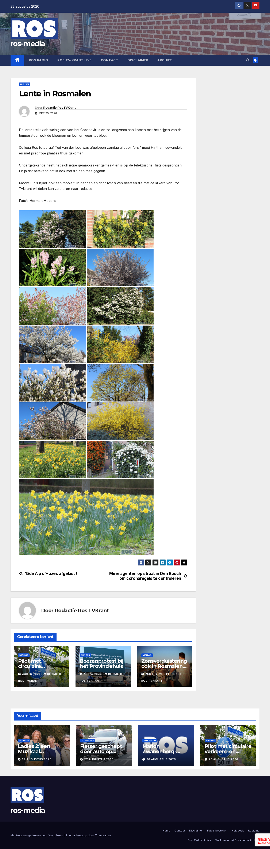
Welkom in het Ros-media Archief (237, 840)
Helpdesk (238, 830)
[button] (247, 60)
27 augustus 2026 (36, 759)
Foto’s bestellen (217, 830)
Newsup (81, 835)
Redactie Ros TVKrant (59, 108)
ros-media (28, 43)
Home (166, 830)
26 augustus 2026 (161, 759)
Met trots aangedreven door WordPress (37, 835)
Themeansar (103, 835)
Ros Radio (38, 60)
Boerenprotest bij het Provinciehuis (101, 663)
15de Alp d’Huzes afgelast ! (51, 573)
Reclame (253, 830)
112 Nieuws (87, 740)
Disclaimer (137, 60)
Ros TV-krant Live (74, 60)
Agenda (24, 740)
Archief (164, 60)
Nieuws (24, 84)
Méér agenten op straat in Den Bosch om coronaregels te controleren (145, 576)
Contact (109, 60)
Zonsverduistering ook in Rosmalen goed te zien (164, 666)
